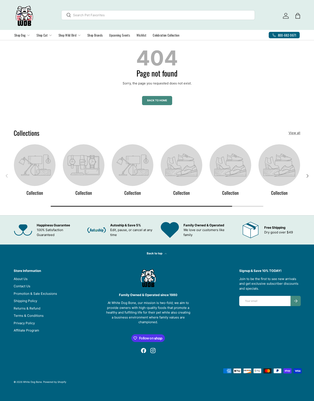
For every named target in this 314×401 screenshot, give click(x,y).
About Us (21, 279)
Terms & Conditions (29, 316)
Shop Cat (42, 35)
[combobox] (158, 15)
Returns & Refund (27, 308)
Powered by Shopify (54, 381)
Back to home (157, 100)
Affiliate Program (26, 330)
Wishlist (141, 35)
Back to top (155, 253)
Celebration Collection (166, 35)
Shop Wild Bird (67, 35)
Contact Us (22, 286)
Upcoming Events (119, 35)
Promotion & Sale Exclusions (35, 294)
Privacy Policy (24, 323)
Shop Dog (20, 35)
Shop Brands (95, 35)
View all (294, 133)
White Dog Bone (32, 381)
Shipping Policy (25, 301)
